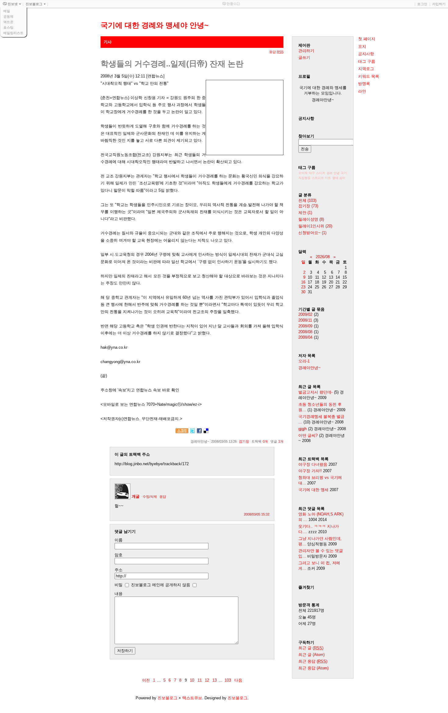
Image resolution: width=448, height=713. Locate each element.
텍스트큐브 (192, 698)
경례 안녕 (333, 173)
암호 (119, 555)
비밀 (119, 585)
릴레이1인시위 (315, 226)
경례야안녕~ (309, 367)
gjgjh (302, 428)
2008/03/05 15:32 (256, 514)
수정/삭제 (150, 496)
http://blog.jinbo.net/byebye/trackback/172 (152, 464)
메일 (6, 11)
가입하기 (439, 4)
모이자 (303, 173)
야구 (312, 173)
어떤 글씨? (308, 435)
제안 (305, 212)
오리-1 (304, 361)
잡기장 (244, 441)
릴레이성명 (311, 219)
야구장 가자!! (310, 471)
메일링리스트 (13, 33)
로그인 (422, 4)
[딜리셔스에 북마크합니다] (206, 432)
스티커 (320, 173)
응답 (162, 496)
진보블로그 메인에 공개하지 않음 (160, 585)
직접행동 (304, 178)
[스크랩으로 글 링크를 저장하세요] (182, 432)
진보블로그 (167, 698)
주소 (119, 570)
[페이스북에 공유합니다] (199, 432)
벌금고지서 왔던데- (315, 392)
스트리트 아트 (321, 178)
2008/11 (305, 320)
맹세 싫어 (338, 178)
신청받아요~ (312, 232)
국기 (344, 173)
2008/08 (305, 332)
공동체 (8, 16)
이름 (119, 540)
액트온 (8, 22)
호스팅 (8, 27)
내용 (119, 593)
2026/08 (323, 257)
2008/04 (305, 337)
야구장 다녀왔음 (312, 464)
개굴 (136, 496)
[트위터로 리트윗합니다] (192, 432)
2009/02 (305, 314)
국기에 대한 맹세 (313, 489)
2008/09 (305, 326)
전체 (307, 200)
